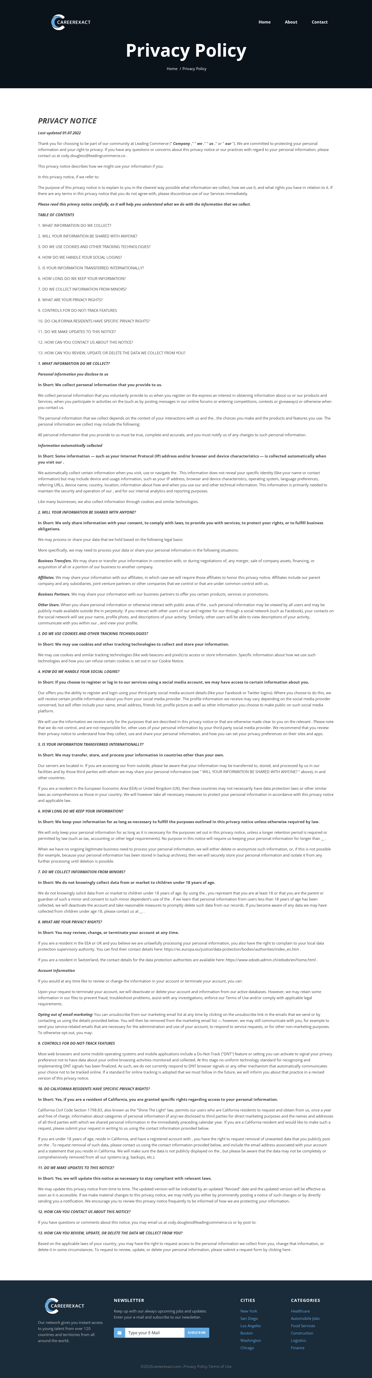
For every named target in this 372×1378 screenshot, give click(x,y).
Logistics (298, 1340)
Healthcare (300, 1311)
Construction (302, 1333)
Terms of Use (220, 1366)
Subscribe (197, 1332)
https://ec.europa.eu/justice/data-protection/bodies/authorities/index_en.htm (232, 949)
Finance (297, 1347)
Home (172, 68)
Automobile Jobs (305, 1318)
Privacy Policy (195, 1366)
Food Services (303, 1325)
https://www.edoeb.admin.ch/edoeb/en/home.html (271, 959)
